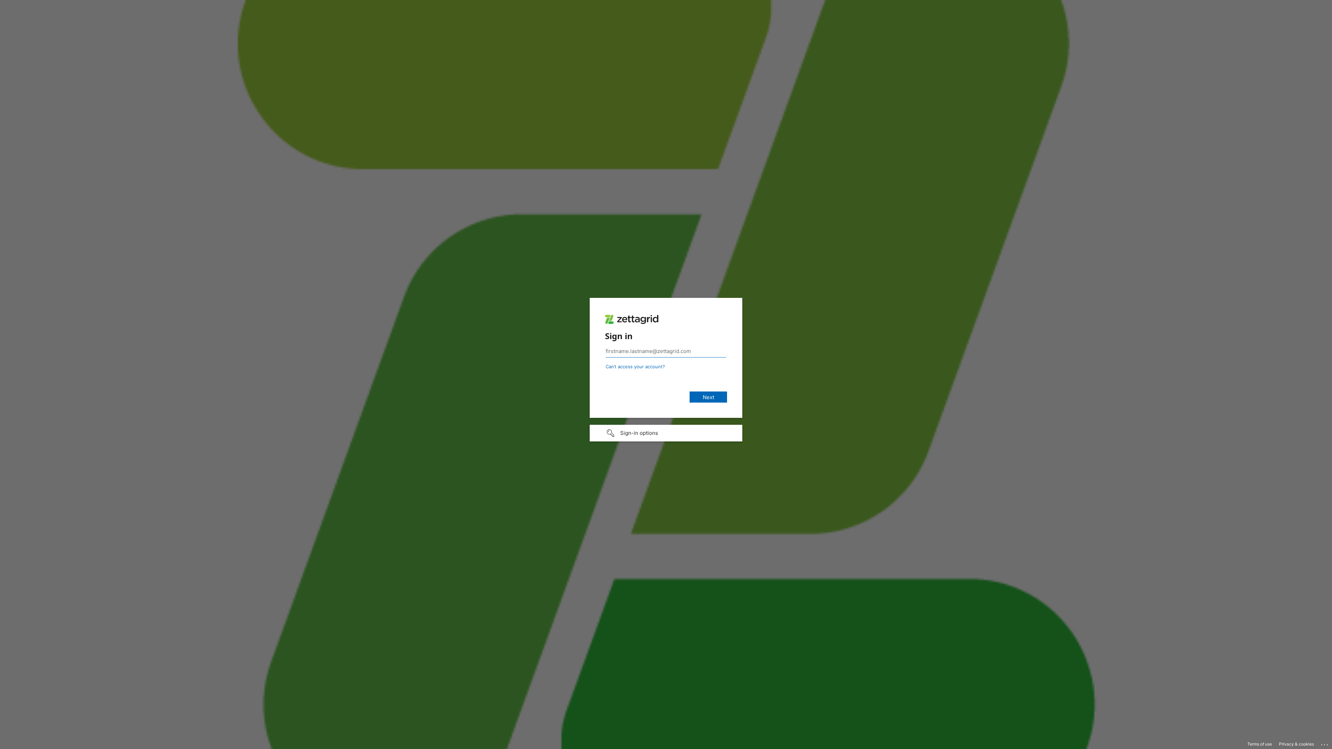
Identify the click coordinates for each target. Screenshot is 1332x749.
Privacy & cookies (1296, 744)
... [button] (1325, 743)
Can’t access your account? (635, 366)
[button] (666, 433)
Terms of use (1259, 744)
